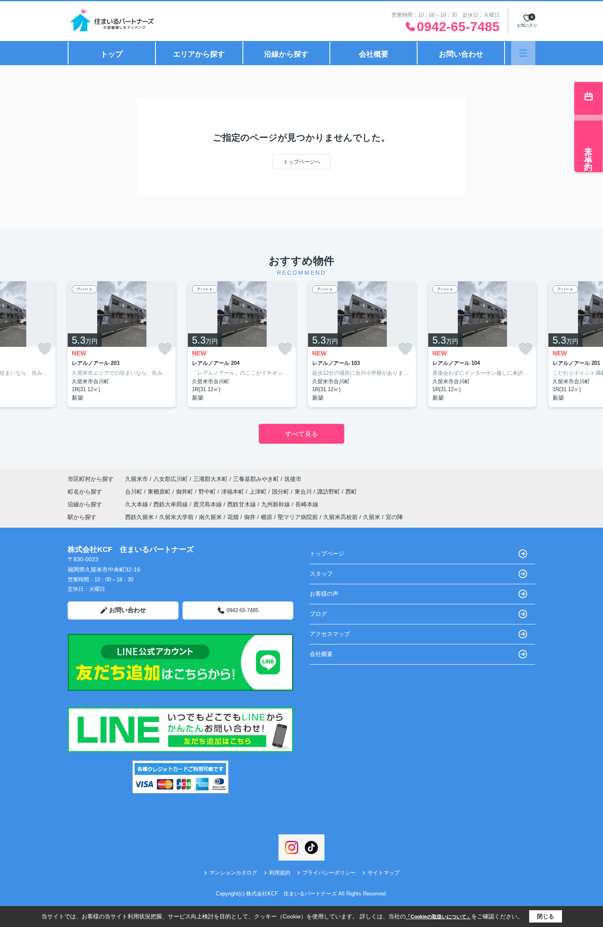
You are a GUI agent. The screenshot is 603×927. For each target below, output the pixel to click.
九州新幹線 (276, 504)
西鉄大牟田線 (171, 504)
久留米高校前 (340, 517)
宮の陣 (394, 517)
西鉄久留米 (139, 517)
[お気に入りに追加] (44, 349)
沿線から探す (286, 54)
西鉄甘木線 (242, 504)
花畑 (233, 517)
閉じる (545, 916)
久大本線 (137, 504)
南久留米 (210, 517)
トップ (111, 54)
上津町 (258, 491)
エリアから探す (199, 54)
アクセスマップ (330, 634)
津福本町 (233, 491)
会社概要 (373, 54)
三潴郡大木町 (210, 479)
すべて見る (301, 433)
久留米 (371, 517)
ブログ (318, 613)
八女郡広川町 (170, 479)
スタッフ (321, 573)
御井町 (185, 491)
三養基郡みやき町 (256, 479)
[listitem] (122, 344)
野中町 (208, 491)
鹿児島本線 (208, 504)
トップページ (327, 553)
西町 (351, 491)
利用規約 (279, 873)
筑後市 (293, 479)
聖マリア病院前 (298, 517)
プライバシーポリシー (329, 873)
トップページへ (301, 162)
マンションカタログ (233, 873)
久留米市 (136, 479)
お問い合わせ (461, 54)
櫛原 (266, 517)
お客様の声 (324, 593)
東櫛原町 (160, 491)
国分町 (281, 491)
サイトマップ (384, 873)
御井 (250, 517)
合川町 (134, 491)
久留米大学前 (176, 517)
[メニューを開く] (523, 53)
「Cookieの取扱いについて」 (438, 917)
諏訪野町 (329, 491)
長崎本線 (306, 504)
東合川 (304, 491)
